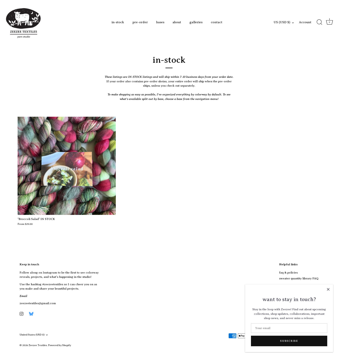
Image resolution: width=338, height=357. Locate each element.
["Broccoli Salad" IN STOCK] (67, 166)
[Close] (328, 289)
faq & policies (288, 272)
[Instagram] (21, 313)
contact (216, 22)
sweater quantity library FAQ (298, 278)
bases (160, 22)
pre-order (140, 22)
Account (305, 22)
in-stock (118, 22)
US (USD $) (282, 22)
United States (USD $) (32, 334)
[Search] (319, 22)
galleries (196, 22)
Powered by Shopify (59, 345)
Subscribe (289, 340)
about (177, 22)
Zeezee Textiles (38, 345)
